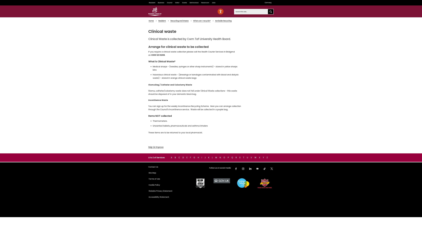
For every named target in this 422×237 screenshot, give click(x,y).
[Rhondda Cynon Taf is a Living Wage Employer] (243, 183)
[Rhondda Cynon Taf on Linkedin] (250, 169)
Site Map (152, 173)
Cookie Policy (154, 185)
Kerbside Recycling (223, 21)
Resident (152, 3)
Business (161, 3)
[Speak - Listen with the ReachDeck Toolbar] (221, 11)
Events (184, 3)
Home (151, 21)
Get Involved (194, 3)
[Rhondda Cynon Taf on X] (272, 169)
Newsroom (205, 3)
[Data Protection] (265, 183)
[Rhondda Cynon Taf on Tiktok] (264, 169)
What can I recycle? (202, 21)
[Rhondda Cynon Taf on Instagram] (243, 169)
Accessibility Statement (159, 197)
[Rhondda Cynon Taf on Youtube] (257, 169)
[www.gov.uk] (200, 183)
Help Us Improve (156, 147)
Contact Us (153, 167)
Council (169, 3)
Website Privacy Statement (160, 191)
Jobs (213, 3)
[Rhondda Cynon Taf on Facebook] (236, 169)
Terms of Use (154, 179)
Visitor (177, 3)
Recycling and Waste (179, 21)
